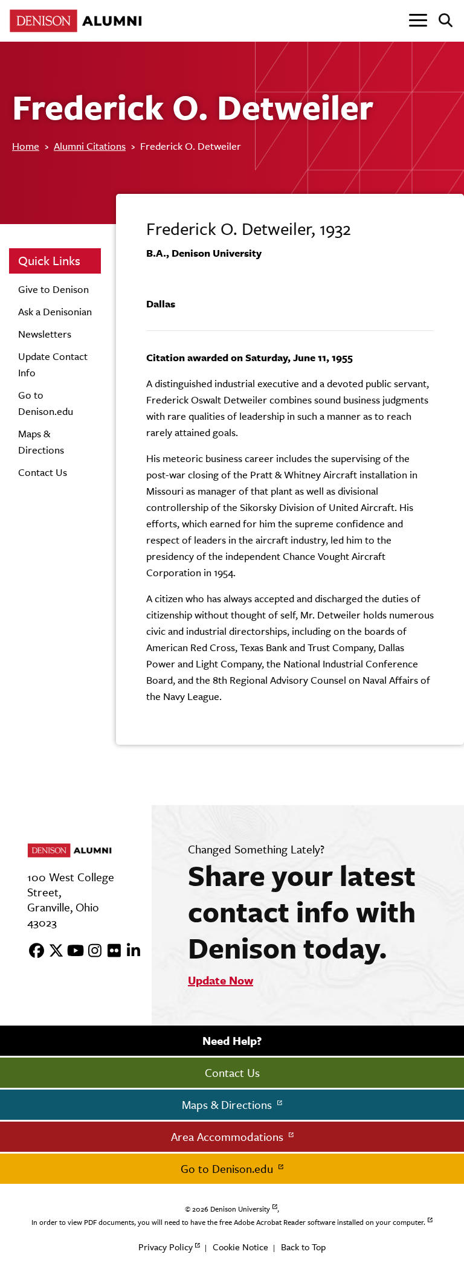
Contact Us (42, 472)
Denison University (240, 1209)
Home (25, 146)
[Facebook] (32, 951)
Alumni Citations (90, 146)
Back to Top (303, 1247)
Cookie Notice (240, 1247)
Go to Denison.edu (228, 1169)
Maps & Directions (228, 1105)
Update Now (220, 980)
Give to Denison (53, 289)
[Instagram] (90, 951)
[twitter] (52, 951)
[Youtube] (71, 951)
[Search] (440, 21)
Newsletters (44, 334)
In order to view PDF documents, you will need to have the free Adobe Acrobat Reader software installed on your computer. (228, 1222)
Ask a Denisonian (55, 311)
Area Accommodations (228, 1137)
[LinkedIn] (129, 951)
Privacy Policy (165, 1247)
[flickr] (110, 951)
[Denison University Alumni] (78, 21)
